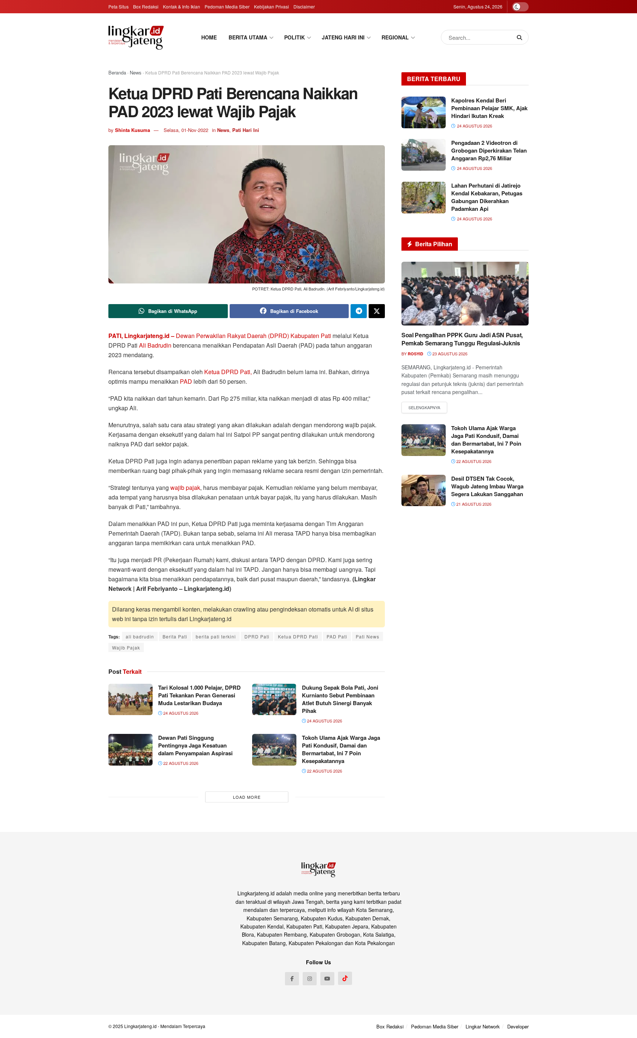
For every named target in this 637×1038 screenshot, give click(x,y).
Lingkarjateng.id (140, 1026)
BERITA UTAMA (248, 37)
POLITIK (294, 37)
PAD (186, 381)
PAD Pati (337, 636)
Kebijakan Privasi (271, 6)
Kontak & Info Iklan (181, 6)
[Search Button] (521, 37)
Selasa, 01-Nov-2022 (186, 129)
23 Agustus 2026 (449, 353)
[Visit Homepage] (136, 37)
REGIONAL (395, 37)
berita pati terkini (216, 636)
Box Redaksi (146, 6)
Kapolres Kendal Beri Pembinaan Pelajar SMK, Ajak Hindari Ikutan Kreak (489, 108)
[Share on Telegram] (359, 311)
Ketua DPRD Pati (298, 636)
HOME (209, 37)
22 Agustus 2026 (180, 763)
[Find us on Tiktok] (345, 978)
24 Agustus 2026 (180, 713)
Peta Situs (118, 6)
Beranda (117, 72)
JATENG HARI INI (343, 37)
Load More (247, 797)
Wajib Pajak (126, 647)
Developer (518, 1026)
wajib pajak (185, 487)
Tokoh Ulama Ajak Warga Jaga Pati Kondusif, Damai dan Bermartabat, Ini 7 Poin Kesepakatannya (341, 749)
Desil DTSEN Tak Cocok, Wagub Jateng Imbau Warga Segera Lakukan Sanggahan (487, 486)
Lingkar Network (483, 1026)
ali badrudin (140, 636)
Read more (424, 408)
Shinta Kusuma (132, 129)
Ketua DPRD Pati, (228, 372)
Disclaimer (304, 6)
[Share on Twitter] (377, 311)
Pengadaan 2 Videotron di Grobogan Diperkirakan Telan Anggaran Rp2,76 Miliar (489, 150)
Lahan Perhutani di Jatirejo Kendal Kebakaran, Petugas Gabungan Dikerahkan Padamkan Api (486, 197)
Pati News (367, 636)
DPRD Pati (256, 636)
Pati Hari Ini (245, 129)
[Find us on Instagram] (310, 978)
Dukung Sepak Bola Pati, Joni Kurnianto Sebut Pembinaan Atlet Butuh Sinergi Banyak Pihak (340, 699)
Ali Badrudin (156, 345)
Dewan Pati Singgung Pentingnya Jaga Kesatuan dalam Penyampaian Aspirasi (195, 745)
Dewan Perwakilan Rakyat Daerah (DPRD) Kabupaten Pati (253, 335)
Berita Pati (175, 636)
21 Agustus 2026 (473, 504)
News (136, 72)
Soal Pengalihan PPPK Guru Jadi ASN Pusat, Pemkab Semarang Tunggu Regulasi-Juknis (462, 339)
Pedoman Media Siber (227, 6)
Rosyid (415, 353)
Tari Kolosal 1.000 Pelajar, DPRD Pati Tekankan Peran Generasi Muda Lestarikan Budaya (199, 695)
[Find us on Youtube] (327, 978)
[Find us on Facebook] (292, 978)
